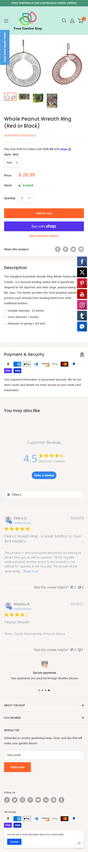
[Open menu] (6, 20)
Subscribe (17, 767)
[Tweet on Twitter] (73, 249)
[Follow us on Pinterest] (30, 800)
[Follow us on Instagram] (22, 800)
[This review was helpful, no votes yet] (72, 650)
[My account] (72, 20)
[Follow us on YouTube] (38, 800)
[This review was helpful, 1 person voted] (72, 587)
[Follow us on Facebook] (7, 800)
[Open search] (64, 20)
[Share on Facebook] (58, 249)
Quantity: (10, 198)
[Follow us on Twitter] (15, 800)
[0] (80, 20)
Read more (31, 571)
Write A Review (44, 475)
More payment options (44, 235)
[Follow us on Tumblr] (61, 800)
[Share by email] (81, 249)
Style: (11, 154)
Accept (14, 841)
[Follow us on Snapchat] (53, 800)
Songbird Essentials (20, 135)
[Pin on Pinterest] (65, 249)
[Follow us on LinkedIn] (46, 800)
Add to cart (44, 213)
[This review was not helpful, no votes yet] (79, 587)
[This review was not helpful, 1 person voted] (79, 650)
